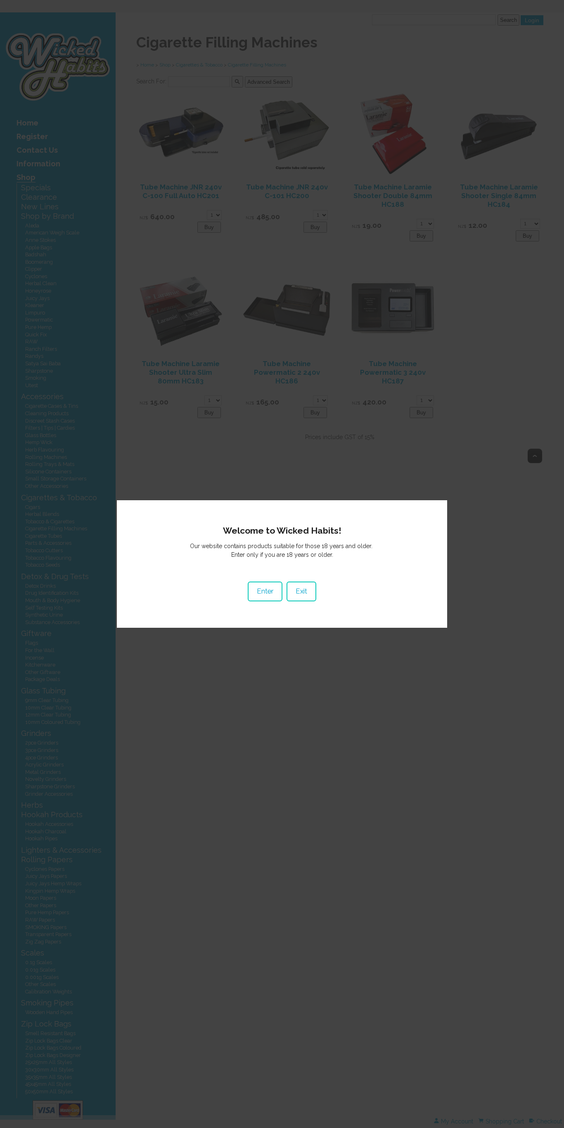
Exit (301, 591)
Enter (265, 591)
